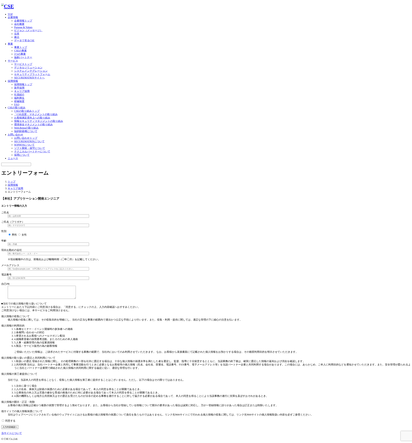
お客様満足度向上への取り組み (32, 117)
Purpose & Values (23, 27)
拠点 (16, 37)
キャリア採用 (22, 91)
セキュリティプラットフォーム (32, 74)
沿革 (16, 33)
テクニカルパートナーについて (32, 151)
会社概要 (19, 24)
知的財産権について (25, 131)
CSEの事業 (20, 50)
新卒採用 (19, 87)
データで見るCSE (24, 40)
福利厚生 (19, 98)
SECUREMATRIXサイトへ (29, 77)
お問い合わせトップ (25, 138)
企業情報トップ (23, 20)
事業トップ (20, 47)
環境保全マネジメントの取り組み (33, 124)
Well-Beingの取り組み (26, 127)
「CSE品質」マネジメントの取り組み (36, 114)
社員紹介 (19, 94)
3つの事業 (20, 54)
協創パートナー (23, 57)
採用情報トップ (23, 84)
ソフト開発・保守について (29, 148)
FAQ (16, 104)
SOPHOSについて (24, 144)
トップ (11, 181)
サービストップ (23, 64)
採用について (22, 155)
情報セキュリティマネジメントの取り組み (38, 121)
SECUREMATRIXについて (29, 141)
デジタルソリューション (28, 67)
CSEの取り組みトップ (27, 111)
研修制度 (19, 101)
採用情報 (13, 185)
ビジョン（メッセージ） (28, 30)
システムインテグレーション (31, 71)
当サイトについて (11, 433)
